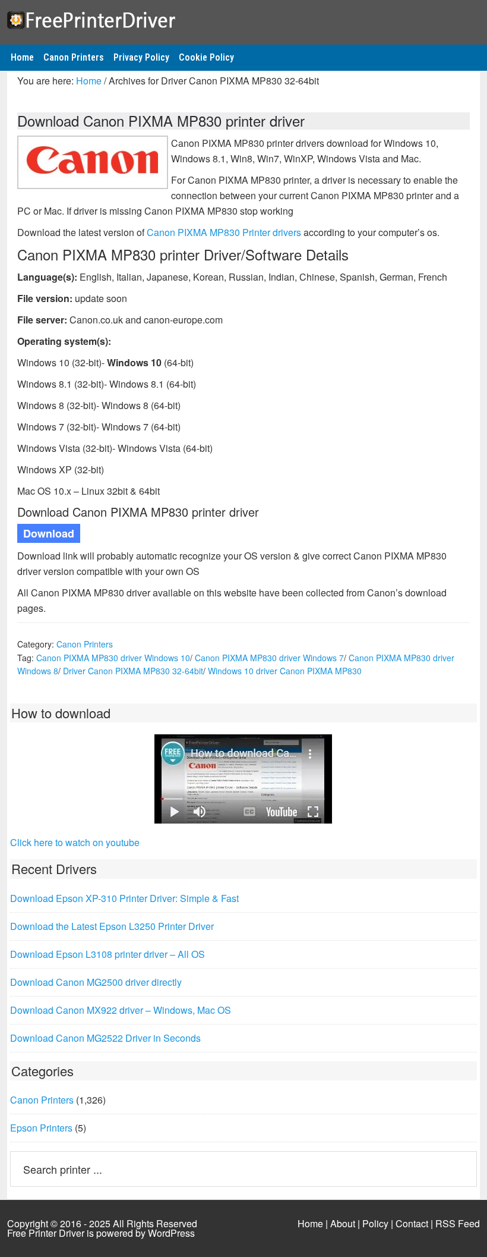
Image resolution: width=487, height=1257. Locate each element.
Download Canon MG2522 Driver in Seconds (105, 1038)
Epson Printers (41, 1128)
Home (310, 1223)
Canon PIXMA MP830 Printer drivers (224, 232)
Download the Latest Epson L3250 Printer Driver (112, 926)
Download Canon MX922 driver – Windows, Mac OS (120, 1010)
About (342, 1223)
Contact (412, 1223)
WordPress (171, 1233)
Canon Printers (84, 644)
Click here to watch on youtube (75, 842)
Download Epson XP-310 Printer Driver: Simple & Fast (124, 898)
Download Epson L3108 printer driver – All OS (107, 954)
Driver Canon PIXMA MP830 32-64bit (133, 671)
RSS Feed (457, 1223)
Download (48, 533)
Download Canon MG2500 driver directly (96, 982)
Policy (375, 1223)
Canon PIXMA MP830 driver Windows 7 (269, 658)
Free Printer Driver (243, 18)
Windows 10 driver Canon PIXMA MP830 (285, 671)
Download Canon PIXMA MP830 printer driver (161, 120)
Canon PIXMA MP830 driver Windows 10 (113, 658)
